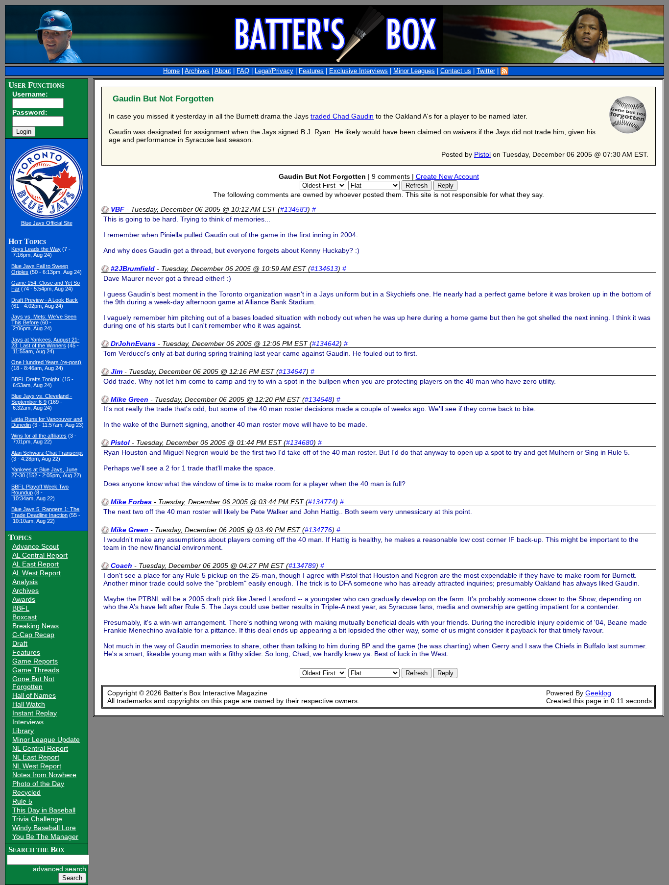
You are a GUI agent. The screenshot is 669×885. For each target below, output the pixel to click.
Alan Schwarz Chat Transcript (47, 453)
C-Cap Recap (33, 635)
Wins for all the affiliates (39, 436)
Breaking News (35, 626)
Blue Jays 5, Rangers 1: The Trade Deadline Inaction (45, 512)
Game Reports (35, 661)
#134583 (294, 209)
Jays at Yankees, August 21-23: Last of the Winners (45, 342)
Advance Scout (35, 546)
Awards (23, 599)
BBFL (20, 608)
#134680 (299, 442)
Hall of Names (34, 695)
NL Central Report (40, 748)
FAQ (243, 71)
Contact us (455, 71)
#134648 (318, 399)
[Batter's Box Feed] (504, 71)
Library (23, 731)
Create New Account (447, 176)
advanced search (59, 869)
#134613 (324, 268)
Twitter (486, 71)
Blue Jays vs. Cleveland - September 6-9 (41, 399)
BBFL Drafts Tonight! (36, 379)
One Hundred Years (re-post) (46, 362)
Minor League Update (46, 739)
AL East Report (35, 564)
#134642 (325, 343)
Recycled (26, 792)
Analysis (25, 582)
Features (311, 71)
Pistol (482, 154)
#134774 (321, 502)
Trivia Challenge (37, 819)
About (223, 71)
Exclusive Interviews (358, 71)
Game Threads (35, 670)
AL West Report (36, 573)
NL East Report (35, 757)
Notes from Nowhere (44, 775)
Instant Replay (34, 713)
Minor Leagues (414, 71)
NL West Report (36, 766)
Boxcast (24, 617)
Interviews (28, 722)
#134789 (302, 565)
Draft (19, 643)
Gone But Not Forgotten (33, 682)
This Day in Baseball (43, 810)
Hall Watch (28, 704)
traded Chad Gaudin (342, 116)
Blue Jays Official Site (46, 223)
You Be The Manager (45, 836)
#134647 (292, 371)
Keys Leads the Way (36, 249)
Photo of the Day (38, 783)
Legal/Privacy (274, 71)
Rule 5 (22, 801)
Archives (197, 71)
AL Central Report (40, 555)
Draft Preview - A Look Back (44, 300)
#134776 (318, 530)
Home (171, 71)
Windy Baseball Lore (44, 828)
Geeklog (598, 693)
